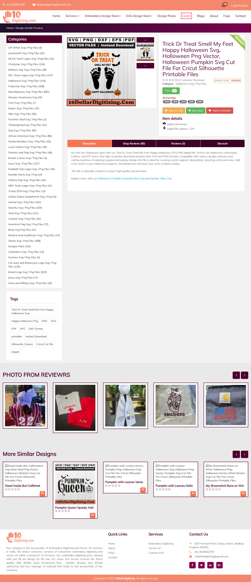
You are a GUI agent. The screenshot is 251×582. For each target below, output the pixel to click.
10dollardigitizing (125, 578)
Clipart (15, 352)
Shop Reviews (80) (134, 143)
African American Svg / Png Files (30, 136)
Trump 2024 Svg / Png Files (26, 191)
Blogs (201, 16)
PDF (14, 328)
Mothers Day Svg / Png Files (27, 69)
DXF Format (36, 328)
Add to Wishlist (221, 110)
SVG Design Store (138, 16)
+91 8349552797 (15, 4)
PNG (44, 321)
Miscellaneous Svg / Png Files (28, 91)
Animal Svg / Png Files (24, 202)
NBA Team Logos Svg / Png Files (30, 185)
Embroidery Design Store (102, 16)
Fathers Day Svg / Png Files (27, 180)
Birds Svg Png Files (22, 229)
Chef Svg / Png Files (22, 102)
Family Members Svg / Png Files (29, 141)
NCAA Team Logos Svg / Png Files (31, 58)
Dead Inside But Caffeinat (22, 485)
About (214, 16)
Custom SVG (156, 552)
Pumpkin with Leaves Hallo (174, 485)
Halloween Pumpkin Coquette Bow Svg (121, 178)
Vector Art (155, 548)
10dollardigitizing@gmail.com (53, 4)
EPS (22, 328)
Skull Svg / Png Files (23, 213)
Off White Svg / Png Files (25, 47)
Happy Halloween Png (25, 321)
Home (56, 16)
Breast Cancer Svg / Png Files (27, 158)
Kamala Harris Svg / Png (25, 174)
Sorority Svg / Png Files (25, 207)
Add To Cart (175, 110)
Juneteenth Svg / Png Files (26, 53)
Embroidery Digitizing (161, 543)
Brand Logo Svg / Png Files (27, 272)
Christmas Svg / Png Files (26, 64)
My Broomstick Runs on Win (225, 485)
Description (89, 143)
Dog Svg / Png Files (22, 130)
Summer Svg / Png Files (24, 257)
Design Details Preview (29, 28)
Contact (240, 16)
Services (72, 16)
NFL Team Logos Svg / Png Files (30, 75)
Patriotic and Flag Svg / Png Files (30, 152)
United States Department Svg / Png (32, 196)
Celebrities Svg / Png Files (26, 251)
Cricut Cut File (44, 344)
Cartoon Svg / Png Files (24, 218)
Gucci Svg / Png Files (23, 163)
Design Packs (166, 16)
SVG (53, 321)
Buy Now (197, 110)
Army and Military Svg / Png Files (30, 283)
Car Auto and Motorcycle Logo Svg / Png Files (32, 264)
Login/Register (239, 5)
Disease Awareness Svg (25, 97)
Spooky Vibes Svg (160, 178)
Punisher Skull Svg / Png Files (27, 119)
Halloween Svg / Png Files (27, 80)
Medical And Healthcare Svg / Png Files (34, 235)
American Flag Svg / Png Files (28, 224)
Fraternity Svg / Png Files (26, 86)
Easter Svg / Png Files (23, 108)
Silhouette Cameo (22, 344)
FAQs (111, 552)
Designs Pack (19, 246)
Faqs (226, 16)
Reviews (178, 143)
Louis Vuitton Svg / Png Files (27, 147)
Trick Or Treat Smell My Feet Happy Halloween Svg (32, 311)
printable (17, 336)
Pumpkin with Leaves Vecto (124, 482)
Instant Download (36, 336)
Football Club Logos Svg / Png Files (31, 169)
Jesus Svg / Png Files (23, 277)
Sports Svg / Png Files (24, 240)
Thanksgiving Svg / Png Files (27, 125)
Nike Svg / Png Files (22, 114)
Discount (222, 143)
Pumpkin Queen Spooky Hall (74, 507)
